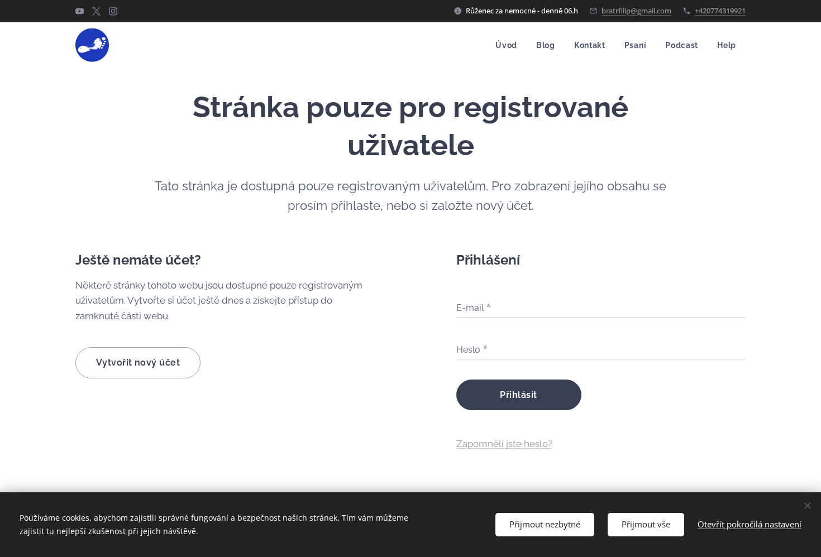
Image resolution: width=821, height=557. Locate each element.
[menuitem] (506, 45)
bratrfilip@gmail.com (636, 11)
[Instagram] (113, 11)
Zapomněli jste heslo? (504, 443)
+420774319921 (720, 11)
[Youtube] (80, 11)
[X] (96, 11)
